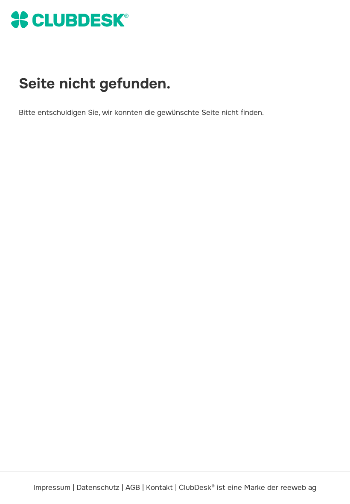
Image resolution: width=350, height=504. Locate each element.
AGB (132, 487)
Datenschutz (98, 487)
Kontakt (159, 487)
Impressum (52, 487)
